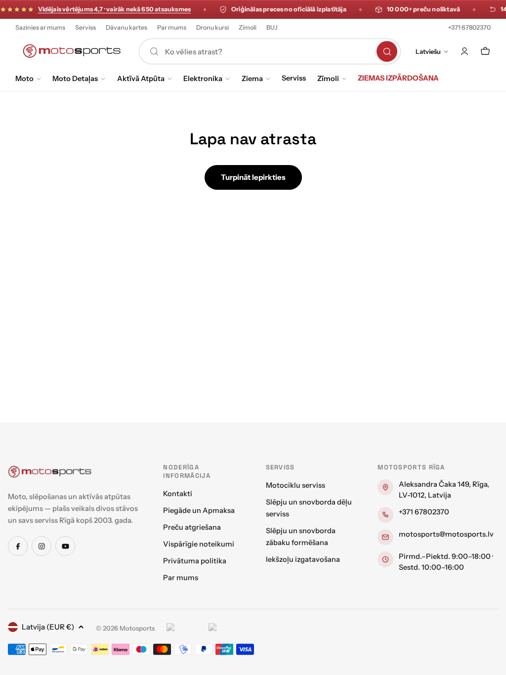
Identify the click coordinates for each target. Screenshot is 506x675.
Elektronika (202, 78)
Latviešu (428, 51)
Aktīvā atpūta (141, 78)
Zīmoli (247, 27)
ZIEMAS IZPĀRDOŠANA (398, 78)
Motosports (137, 628)
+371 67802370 (469, 27)
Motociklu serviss (295, 485)
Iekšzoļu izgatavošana (303, 559)
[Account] (464, 51)
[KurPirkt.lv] (227, 628)
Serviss (85, 27)
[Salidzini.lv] (185, 628)
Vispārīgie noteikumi (198, 544)
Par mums (171, 27)
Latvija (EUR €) (48, 627)
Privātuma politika (194, 560)
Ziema (252, 78)
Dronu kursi (212, 27)
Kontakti (177, 493)
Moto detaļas (75, 78)
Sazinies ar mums (40, 27)
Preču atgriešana (192, 527)
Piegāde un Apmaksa (199, 510)
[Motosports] (50, 471)
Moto (24, 78)
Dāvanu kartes (126, 27)
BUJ (272, 27)
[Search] (387, 51)
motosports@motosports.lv (446, 534)
